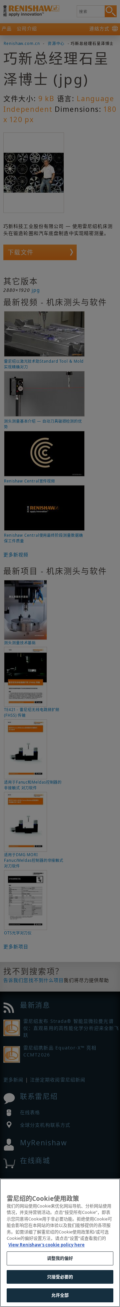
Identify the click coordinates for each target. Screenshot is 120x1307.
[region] (60, 1243)
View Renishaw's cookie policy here (46, 1245)
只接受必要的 (60, 1277)
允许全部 (60, 1295)
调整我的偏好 (60, 1258)
